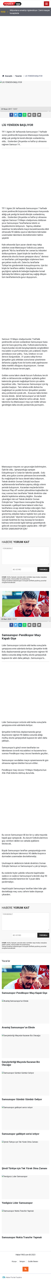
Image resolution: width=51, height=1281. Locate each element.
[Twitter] (16, 115)
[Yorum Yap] (39, 115)
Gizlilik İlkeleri (33, 1262)
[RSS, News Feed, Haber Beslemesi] (25, 1269)
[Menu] (46, 4)
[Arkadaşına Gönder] (29, 115)
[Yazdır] (34, 115)
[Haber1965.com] (12, 3)
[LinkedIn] (20, 115)
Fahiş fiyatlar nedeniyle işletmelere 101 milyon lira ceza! (29, 11)
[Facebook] (11, 115)
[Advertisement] (25, 45)
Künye (14, 1262)
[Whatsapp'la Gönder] (24, 115)
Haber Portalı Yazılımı (14, 1277)
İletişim (22, 1262)
